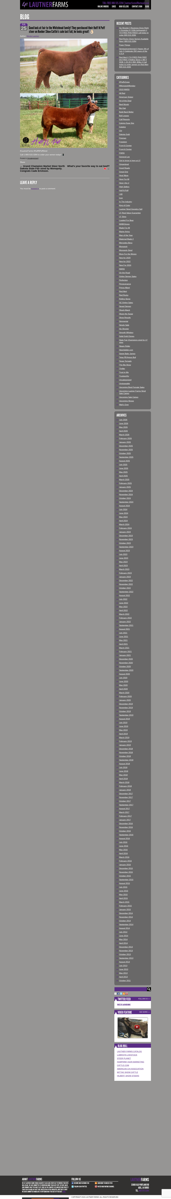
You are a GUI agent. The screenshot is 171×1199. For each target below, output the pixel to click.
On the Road (124, 273)
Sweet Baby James (127, 354)
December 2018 (126, 749)
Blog (147, 6)
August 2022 (124, 595)
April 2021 (123, 644)
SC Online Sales (126, 303)
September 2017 (126, 805)
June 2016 (123, 846)
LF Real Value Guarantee (130, 213)
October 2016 (125, 831)
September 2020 (126, 670)
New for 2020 (125, 258)
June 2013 (123, 969)
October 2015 (125, 876)
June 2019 (123, 726)
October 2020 (125, 666)
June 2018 (123, 771)
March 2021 (124, 648)
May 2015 (123, 894)
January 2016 (125, 865)
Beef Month (124, 104)
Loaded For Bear (126, 220)
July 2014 (123, 932)
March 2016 (124, 857)
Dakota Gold (124, 134)
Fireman (122, 138)
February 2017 (125, 816)
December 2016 (126, 823)
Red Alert (123, 291)
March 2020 (124, 693)
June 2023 (123, 558)
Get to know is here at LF (130, 160)
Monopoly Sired (125, 250)
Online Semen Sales (127, 276)
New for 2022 (125, 261)
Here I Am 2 (124, 183)
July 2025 (123, 464)
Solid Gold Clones (126, 336)
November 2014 (126, 917)
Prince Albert (124, 288)
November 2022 (126, 584)
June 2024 (123, 513)
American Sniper (126, 97)
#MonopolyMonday (127, 86)
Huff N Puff (123, 190)
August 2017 (124, 808)
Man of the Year (126, 235)
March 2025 (124, 479)
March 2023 (124, 569)
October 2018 (125, 756)
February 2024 (125, 528)
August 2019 (124, 719)
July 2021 (123, 633)
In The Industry (125, 202)
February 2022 (125, 618)
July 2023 (123, 554)
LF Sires (122, 217)
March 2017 (124, 812)
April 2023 (123, 565)
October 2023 (125, 543)
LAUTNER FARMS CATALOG (129, 1051)
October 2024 (125, 498)
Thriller (122, 368)
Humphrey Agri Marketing (130, 1062)
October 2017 (125, 801)
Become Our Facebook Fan (81, 1183)
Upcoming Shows (126, 401)
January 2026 (125, 442)
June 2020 (123, 681)
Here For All (124, 179)
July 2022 (123, 599)
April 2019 (123, 734)
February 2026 (125, 438)
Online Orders (103, 6)
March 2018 (124, 782)
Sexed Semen (125, 306)
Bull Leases (124, 116)
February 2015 (125, 906)
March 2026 (124, 435)
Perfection (123, 280)
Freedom (123, 142)
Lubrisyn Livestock (127, 1055)
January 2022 (125, 622)
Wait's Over (124, 405)
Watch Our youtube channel (106, 1187)
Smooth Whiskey (126, 332)
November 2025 (126, 450)
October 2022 (125, 588)
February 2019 (125, 741)
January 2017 (125, 820)
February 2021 (125, 651)
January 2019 (125, 745)
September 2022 (126, 592)
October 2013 (125, 954)
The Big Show (125, 365)
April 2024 (123, 521)
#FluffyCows (124, 82)
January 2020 (125, 700)
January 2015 (125, 909)
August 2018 (124, 764)
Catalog (122, 127)
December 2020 (126, 659)
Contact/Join (137, 6)
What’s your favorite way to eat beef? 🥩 (88, 167)
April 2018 (123, 779)
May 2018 (123, 775)
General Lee (124, 157)
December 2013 (126, 947)
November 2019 (126, 708)
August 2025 (124, 461)
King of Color (124, 205)
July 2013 (123, 966)
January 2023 (125, 577)
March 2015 (124, 902)
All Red (122, 93)
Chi (120, 131)
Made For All (124, 228)
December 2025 (126, 446)
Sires (114, 6)
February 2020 (125, 696)
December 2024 (126, 491)
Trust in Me (124, 372)
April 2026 (123, 431)
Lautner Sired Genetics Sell (130, 209)
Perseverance (125, 284)
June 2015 (123, 891)
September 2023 (126, 547)
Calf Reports (124, 119)
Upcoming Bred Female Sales (131, 387)
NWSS (122, 269)
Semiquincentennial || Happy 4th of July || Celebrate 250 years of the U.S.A (134, 51)
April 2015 (123, 898)
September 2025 (126, 457)
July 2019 (123, 722)
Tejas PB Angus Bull (127, 357)
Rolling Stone (124, 299)
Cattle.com (123, 1065)
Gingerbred (124, 164)
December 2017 (126, 794)
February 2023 (125, 573)
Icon (121, 198)
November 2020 (126, 663)
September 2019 (126, 715)
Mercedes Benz (125, 243)
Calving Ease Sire (126, 123)
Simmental (123, 321)
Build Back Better (126, 112)
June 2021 (123, 636)
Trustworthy (124, 376)
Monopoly (123, 246)
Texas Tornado (125, 361)
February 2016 (125, 861)
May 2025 (123, 472)
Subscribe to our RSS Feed (105, 1183)
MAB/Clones (124, 224)
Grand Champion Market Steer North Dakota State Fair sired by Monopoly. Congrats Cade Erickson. (42, 168)
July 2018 (123, 767)
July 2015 (123, 887)
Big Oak (122, 108)
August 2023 (124, 550)
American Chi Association (130, 1069)
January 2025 (125, 487)
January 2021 (125, 655)
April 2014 (123, 943)
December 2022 (126, 580)
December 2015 (126, 868)
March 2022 (124, 614)
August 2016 (124, 838)
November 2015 (126, 872)
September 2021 (126, 625)
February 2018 (125, 786)
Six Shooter (124, 329)
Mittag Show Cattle (127, 1072)
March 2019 (124, 737)
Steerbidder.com (126, 350)
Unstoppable (124, 383)
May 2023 (123, 562)
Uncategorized (32, 158)
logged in (35, 188)
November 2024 (126, 494)
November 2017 (126, 797)
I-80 (121, 194)
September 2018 (126, 760)
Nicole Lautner (33, 36)
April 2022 (123, 610)
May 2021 (123, 640)
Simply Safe (124, 325)
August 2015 (124, 883)
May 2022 (123, 607)
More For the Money (128, 254)
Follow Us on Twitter (80, 1187)
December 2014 (126, 913)
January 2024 (125, 532)
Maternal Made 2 (126, 239)
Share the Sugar (126, 314)
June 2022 (123, 603)
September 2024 (126, 502)
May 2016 (123, 850)
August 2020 (124, 674)
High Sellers (124, 6)
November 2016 (126, 827)
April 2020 (123, 689)
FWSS (122, 153)
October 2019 (125, 711)
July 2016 (123, 842)
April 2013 (123, 977)
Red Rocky (123, 295)
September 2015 (126, 880)
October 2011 (125, 980)
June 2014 (123, 936)
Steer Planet (124, 1058)
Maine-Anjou (124, 231)
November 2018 (126, 752)
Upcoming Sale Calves (128, 397)
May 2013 (123, 973)
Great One (123, 172)
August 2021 (124, 629)
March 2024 (124, 524)
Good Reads (124, 168)
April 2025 (123, 476)
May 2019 (123, 730)
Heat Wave (123, 175)
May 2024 (123, 517)
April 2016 (123, 853)
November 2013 (126, 951)
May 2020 (123, 685)
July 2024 (123, 509)
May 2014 (123, 939)
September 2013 (126, 958)
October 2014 (125, 921)
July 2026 (123, 420)
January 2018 (125, 790)
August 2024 (124, 506)
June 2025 (123, 468)
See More (143, 1012)
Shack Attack (124, 310)
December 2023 (126, 536)
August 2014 (124, 928)
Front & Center (125, 145)
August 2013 (124, 962)
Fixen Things (124, 45)
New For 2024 (125, 265)
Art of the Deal (125, 101)
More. (64, 1191)
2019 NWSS (124, 89)
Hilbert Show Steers (128, 1076)
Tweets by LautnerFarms (124, 1005)
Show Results (125, 317)
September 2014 (126, 924)
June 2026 (123, 423)
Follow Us (143, 999)
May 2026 (123, 427)
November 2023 (126, 539)
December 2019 (126, 704)
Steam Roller (124, 346)
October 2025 (125, 453)
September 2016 (126, 835)
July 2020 (123, 678)
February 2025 (125, 483)
